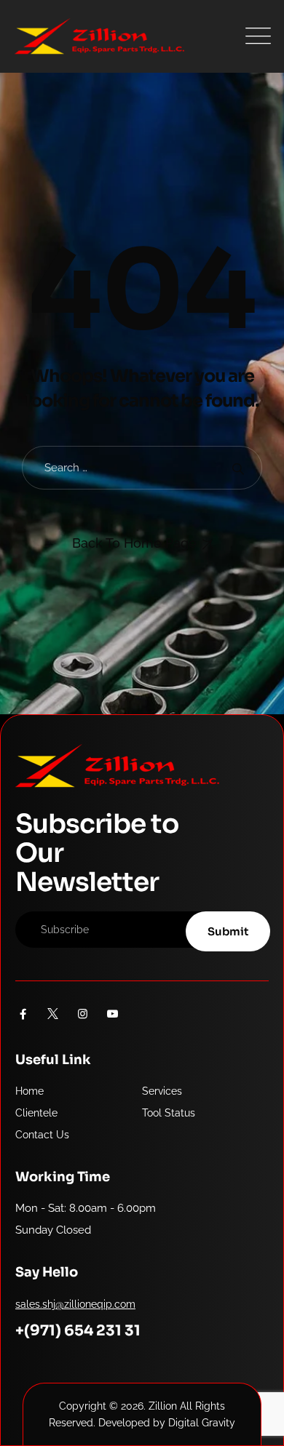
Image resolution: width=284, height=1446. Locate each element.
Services (162, 1091)
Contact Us (42, 1135)
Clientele (36, 1113)
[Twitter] (52, 1014)
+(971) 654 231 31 (78, 1331)
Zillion (163, 1406)
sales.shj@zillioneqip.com (75, 1304)
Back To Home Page (134, 543)
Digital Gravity (201, 1423)
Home (29, 1091)
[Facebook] (23, 1014)
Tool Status (168, 1113)
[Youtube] (112, 1014)
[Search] (238, 468)
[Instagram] (82, 1014)
